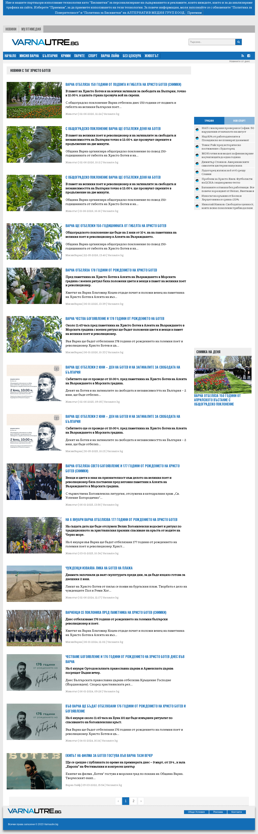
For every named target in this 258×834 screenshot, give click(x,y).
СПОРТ (92, 55)
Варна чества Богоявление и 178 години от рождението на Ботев (115, 318)
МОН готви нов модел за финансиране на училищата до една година (228, 155)
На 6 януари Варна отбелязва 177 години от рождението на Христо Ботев (121, 519)
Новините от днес (239, 61)
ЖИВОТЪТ (152, 55)
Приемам (194, 12)
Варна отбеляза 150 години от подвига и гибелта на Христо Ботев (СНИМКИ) (123, 84)
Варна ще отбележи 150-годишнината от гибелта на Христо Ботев (116, 225)
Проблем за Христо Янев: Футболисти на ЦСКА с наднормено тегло (227, 180)
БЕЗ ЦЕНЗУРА (132, 55)
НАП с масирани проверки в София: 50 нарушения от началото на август (228, 129)
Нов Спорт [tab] (239, 120)
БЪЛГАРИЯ (50, 55)
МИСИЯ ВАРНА (29, 55)
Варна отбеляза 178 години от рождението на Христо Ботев (111, 270)
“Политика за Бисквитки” (102, 12)
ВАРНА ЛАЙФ (110, 55)
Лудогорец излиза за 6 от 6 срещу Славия (224, 172)
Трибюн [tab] (209, 120)
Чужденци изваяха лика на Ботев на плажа (99, 568)
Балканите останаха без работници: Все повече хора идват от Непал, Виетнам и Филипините (228, 190)
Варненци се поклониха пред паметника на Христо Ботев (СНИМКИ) (116, 612)
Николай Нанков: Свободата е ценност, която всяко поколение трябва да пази (228, 206)
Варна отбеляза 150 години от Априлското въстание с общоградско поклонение (217, 400)
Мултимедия (31, 29)
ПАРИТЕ (79, 55)
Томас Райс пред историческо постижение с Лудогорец (221, 146)
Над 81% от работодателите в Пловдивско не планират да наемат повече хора (225, 139)
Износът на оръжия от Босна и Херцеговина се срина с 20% (222, 197)
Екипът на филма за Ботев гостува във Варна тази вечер (109, 755)
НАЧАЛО (10, 55)
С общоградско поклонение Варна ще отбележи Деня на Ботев (113, 128)
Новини (10, 29)
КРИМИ (66, 55)
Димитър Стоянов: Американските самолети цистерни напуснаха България (225, 165)
